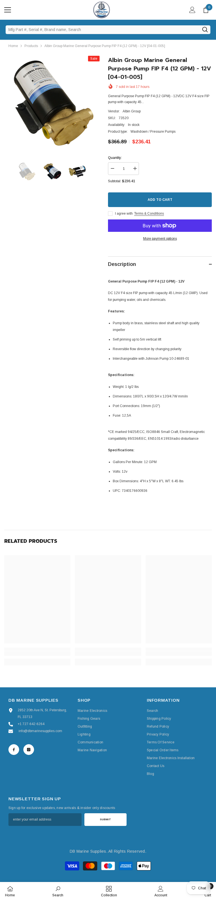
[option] (52, 103)
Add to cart (160, 200)
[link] (37, 653)
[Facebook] (13, 749)
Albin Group (132, 111)
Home (13, 46)
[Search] (204, 29)
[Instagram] (28, 749)
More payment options (160, 239)
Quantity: (115, 158)
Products (31, 46)
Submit (105, 819)
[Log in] (192, 10)
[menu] (7, 9)
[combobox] (102, 29)
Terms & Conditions (149, 213)
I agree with (124, 213)
